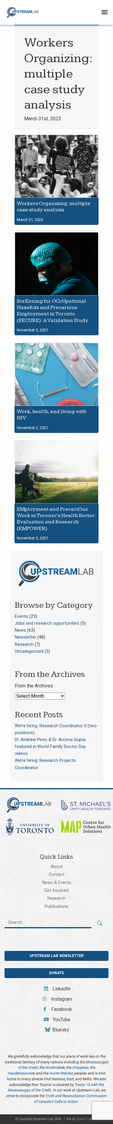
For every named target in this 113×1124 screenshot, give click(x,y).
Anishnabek (55, 1067)
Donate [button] (56, 973)
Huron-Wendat (61, 1073)
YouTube (61, 1019)
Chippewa (80, 1067)
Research (24, 644)
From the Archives (34, 686)
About (57, 866)
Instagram (61, 999)
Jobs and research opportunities (47, 623)
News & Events (56, 882)
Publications (56, 906)
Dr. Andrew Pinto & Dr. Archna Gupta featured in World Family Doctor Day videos (50, 746)
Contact (56, 874)
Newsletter (25, 637)
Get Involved (56, 890)
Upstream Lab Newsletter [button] (56, 955)
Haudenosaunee (21, 1073)
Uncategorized (29, 651)
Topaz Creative (87, 1119)
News (20, 630)
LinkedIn (61, 989)
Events (21, 616)
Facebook (61, 1009)
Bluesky (60, 1030)
